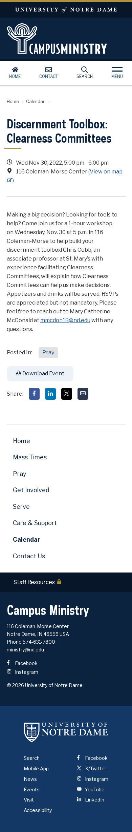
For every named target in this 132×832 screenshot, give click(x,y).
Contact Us (29, 556)
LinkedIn (94, 800)
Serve (21, 506)
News (30, 779)
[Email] (83, 394)
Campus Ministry (66, 38)
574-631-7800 (39, 642)
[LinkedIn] (50, 394)
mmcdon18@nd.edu (65, 320)
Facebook (26, 663)
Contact (48, 76)
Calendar (35, 101)
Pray (48, 352)
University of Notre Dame (66, 10)
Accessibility (38, 810)
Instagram (26, 672)
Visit (29, 800)
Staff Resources (34, 582)
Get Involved (31, 490)
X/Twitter (95, 768)
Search (84, 76)
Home (15, 76)
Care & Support (35, 522)
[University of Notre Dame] (66, 732)
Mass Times (30, 457)
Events (32, 789)
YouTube (94, 789)
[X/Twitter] (66, 394)
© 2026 (15, 685)
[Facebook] (34, 394)
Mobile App (36, 768)
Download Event (42, 373)
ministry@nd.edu (25, 649)
